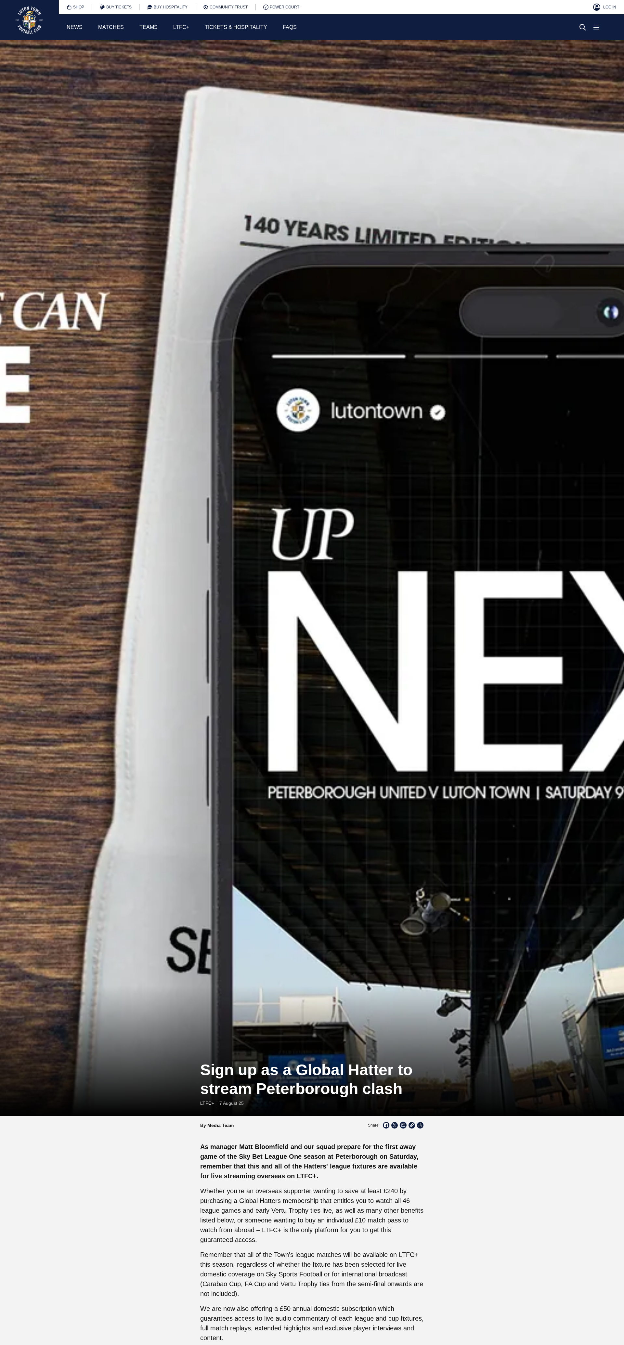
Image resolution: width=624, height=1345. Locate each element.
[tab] (75, 7)
